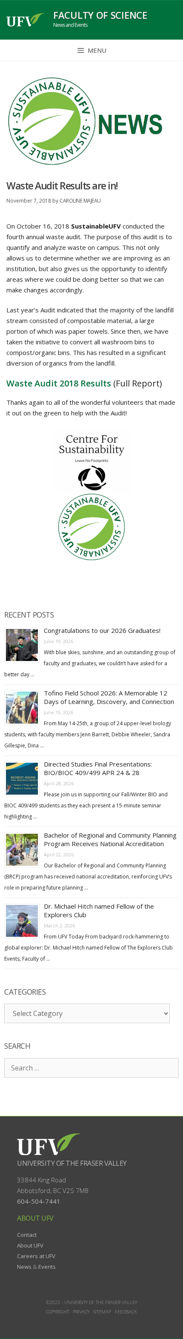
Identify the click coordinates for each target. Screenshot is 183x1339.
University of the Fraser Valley (72, 1163)
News (24, 1266)
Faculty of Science (100, 15)
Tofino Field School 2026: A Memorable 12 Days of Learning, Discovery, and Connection (109, 697)
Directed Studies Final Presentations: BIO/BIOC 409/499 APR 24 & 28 (98, 768)
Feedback (126, 1311)
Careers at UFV (36, 1256)
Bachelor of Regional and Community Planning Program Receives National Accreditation (110, 839)
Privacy (81, 1311)
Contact (27, 1235)
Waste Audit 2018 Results (58, 383)
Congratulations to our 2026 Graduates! (102, 630)
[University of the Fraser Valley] (25, 19)
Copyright (57, 1311)
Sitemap (102, 1311)
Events (47, 1266)
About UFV (30, 1245)
